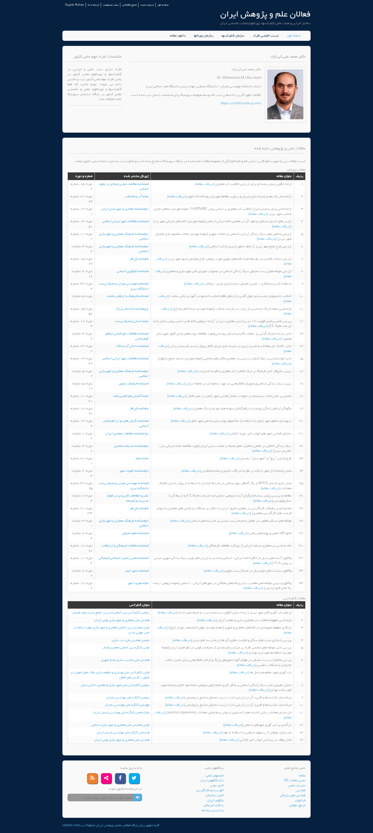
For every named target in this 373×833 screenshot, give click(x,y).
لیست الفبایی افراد (266, 35)
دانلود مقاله (177, 35)
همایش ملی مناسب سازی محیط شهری (125, 660)
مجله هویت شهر (138, 583)
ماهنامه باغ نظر (139, 258)
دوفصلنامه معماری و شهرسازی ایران (124, 208)
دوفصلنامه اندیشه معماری (131, 446)
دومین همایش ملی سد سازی (131, 640)
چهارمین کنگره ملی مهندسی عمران (127, 704)
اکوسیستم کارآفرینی (210, 790)
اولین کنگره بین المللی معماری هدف (126, 647)
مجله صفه (141, 458)
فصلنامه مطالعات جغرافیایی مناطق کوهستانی (126, 336)
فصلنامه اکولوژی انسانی (132, 271)
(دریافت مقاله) (205, 184)
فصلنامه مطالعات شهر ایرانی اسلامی (125, 221)
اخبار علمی (217, 785)
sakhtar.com (71, 825)
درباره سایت (147, 5)
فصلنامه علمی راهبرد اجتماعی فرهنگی (123, 558)
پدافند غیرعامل (213, 805)
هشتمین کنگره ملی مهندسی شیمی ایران (123, 732)
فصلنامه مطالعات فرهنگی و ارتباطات (125, 545)
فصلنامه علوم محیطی (135, 533)
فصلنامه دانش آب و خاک (132, 346)
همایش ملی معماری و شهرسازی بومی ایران (122, 620)
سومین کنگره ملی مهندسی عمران (128, 697)
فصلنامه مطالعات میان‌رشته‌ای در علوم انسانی (123, 186)
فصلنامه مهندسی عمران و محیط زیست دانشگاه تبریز (123, 286)
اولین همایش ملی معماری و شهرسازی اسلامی (120, 725)
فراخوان (300, 800)
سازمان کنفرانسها (233, 35)
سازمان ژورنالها (203, 35)
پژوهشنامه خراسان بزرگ (132, 308)
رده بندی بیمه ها (213, 810)
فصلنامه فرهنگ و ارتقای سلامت (127, 296)
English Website (74, 5)
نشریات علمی (297, 785)
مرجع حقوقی (297, 805)
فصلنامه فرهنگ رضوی (133, 383)
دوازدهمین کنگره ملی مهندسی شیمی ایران (121, 712)
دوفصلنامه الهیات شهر (134, 470)
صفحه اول (163, 5)
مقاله (302, 775)
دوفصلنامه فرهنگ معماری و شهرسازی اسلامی (123, 236)
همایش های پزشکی (293, 795)
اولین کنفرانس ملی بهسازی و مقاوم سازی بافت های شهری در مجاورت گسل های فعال (110, 675)
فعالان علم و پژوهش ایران (265, 14)
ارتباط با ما (93, 5)
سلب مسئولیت (110, 5)
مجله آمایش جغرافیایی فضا (130, 396)
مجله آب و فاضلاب (136, 196)
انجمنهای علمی (215, 775)
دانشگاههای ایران (212, 780)
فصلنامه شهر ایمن (136, 570)
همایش (301, 790)
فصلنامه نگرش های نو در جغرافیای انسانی (125, 423)
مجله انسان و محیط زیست (131, 321)
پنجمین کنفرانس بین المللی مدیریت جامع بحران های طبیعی (111, 612)
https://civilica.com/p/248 (241, 103)
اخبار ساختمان (215, 795)
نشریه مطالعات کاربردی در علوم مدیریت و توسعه (127, 498)
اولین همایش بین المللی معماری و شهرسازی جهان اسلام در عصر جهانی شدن (112, 630)
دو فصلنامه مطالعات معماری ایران (126, 433)
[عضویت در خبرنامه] (137, 797)
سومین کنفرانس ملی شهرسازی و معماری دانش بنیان (115, 685)
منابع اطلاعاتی (129, 5)
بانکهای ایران (215, 800)
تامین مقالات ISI (295, 780)
